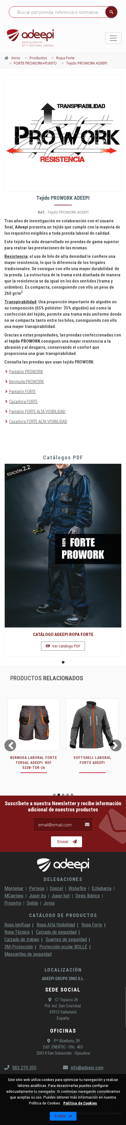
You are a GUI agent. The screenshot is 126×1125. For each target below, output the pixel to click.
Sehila (32, 903)
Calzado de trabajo (21, 939)
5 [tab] (72, 795)
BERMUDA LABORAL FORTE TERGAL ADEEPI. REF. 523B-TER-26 (33, 763)
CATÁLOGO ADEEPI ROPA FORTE (63, 634)
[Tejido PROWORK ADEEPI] (63, 133)
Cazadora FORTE (23, 401)
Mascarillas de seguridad (28, 954)
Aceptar (60, 1116)
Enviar (63, 841)
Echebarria (101, 888)
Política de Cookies (80, 1103)
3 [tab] (63, 795)
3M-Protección (18, 947)
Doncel (56, 888)
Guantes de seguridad (66, 939)
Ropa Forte (91, 925)
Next (116, 745)
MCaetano (13, 896)
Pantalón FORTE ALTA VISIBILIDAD (37, 411)
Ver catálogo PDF (65, 646)
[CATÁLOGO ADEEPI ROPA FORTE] (63, 545)
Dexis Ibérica (87, 896)
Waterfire (77, 888)
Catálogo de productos (63, 915)
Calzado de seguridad (56, 932)
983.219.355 (24, 1067)
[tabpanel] (63, 560)
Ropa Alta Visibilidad (56, 925)
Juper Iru (37, 896)
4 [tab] (67, 795)
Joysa (49, 903)
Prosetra (12, 903)
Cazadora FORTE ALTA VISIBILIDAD (38, 421)
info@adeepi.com (87, 1067)
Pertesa (36, 888)
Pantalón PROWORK (26, 371)
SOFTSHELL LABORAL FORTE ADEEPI (92, 760)
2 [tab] (58, 795)
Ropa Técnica (17, 932)
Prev (9, 745)
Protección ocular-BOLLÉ (63, 947)
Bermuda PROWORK (26, 381)
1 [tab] (63, 662)
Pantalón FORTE (22, 391)
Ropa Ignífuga (17, 925)
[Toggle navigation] (113, 38)
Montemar (13, 888)
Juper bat (61, 896)
